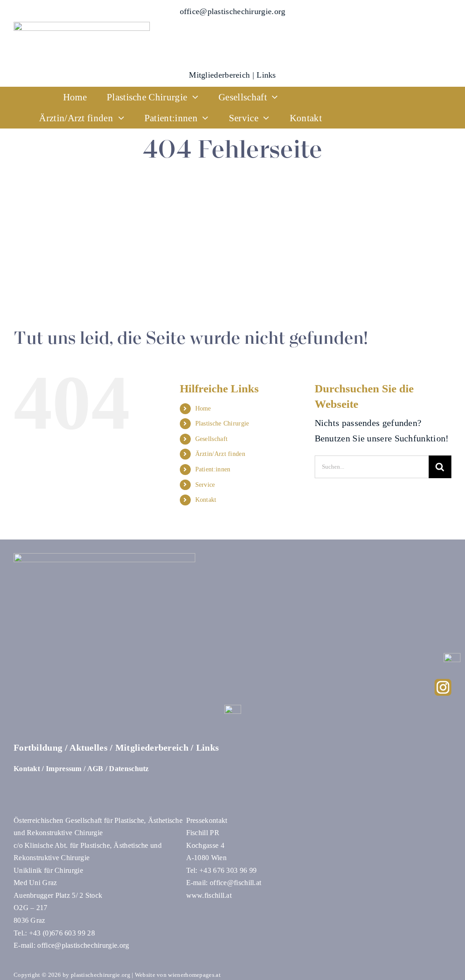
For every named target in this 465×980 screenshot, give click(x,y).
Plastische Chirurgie (222, 423)
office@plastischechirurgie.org (233, 11)
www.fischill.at (209, 895)
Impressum (64, 768)
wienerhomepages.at (194, 974)
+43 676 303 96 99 (228, 870)
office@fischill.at (235, 882)
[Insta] (443, 683)
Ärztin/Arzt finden (220, 453)
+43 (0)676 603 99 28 (62, 933)
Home (203, 408)
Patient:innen (213, 469)
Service (205, 484)
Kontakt (206, 499)
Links (266, 74)
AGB (95, 768)
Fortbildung (38, 747)
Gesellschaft (211, 439)
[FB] (232, 709)
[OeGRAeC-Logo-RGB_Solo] (82, 26)
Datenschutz (128, 768)
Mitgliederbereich (219, 74)
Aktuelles (88, 747)
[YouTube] (452, 658)
